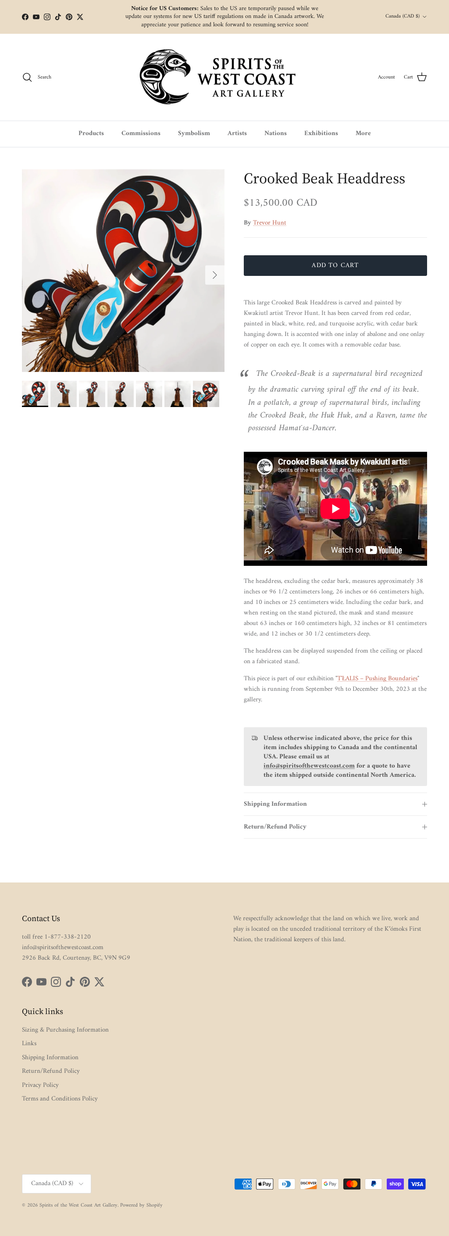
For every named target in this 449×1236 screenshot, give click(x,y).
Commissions (140, 133)
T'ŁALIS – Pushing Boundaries (377, 679)
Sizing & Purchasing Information (65, 1030)
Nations (275, 133)
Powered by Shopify (141, 1205)
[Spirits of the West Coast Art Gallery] (225, 77)
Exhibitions (321, 133)
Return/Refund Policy (275, 827)
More (363, 133)
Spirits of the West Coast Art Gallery (78, 1205)
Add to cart (335, 265)
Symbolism (194, 133)
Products (91, 133)
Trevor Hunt (269, 223)
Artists (237, 133)
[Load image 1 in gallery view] (123, 270)
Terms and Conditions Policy (60, 1099)
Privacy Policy (40, 1085)
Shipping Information (275, 804)
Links (29, 1044)
